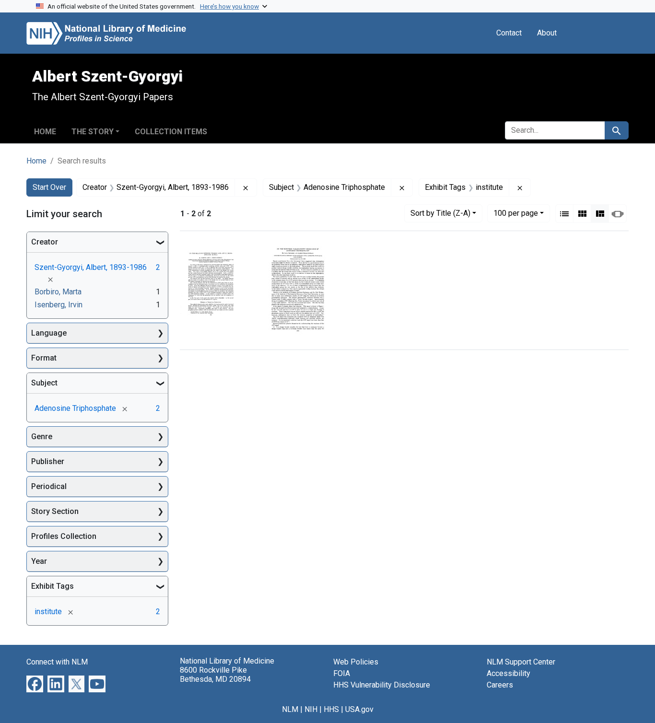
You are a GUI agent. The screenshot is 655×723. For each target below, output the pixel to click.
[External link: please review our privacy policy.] (34, 683)
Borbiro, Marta (58, 291)
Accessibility (508, 673)
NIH (310, 709)
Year (39, 561)
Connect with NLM (57, 661)
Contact (509, 32)
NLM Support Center (521, 661)
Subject (44, 382)
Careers (500, 684)
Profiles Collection (63, 536)
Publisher (47, 461)
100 (515, 213)
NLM (290, 709)
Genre (41, 436)
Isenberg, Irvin (58, 304)
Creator (44, 241)
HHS (331, 709)
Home (45, 131)
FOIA (341, 673)
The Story (92, 131)
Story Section (55, 511)
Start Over (49, 187)
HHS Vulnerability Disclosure (381, 684)
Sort (440, 213)
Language (49, 333)
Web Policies (355, 661)
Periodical (49, 486)
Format (44, 357)
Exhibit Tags (52, 586)
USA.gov (359, 709)
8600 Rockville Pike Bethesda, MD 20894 (215, 674)
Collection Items (171, 131)
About (547, 32)
